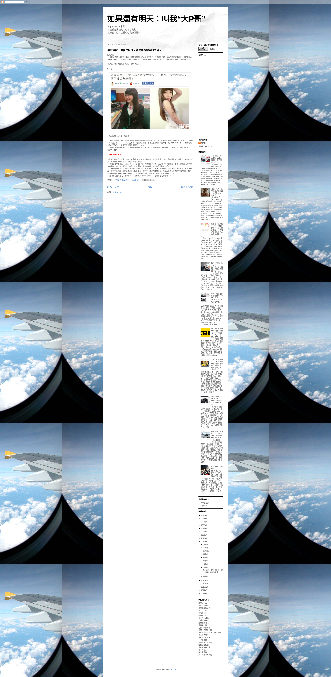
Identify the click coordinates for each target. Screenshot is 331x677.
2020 (203, 535)
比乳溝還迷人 (203, 606)
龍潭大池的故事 (204, 633)
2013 (203, 594)
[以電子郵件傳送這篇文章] (143, 180)
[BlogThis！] (146, 180)
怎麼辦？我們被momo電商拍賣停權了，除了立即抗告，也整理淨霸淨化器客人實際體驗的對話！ (212, 230)
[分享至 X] (148, 180)
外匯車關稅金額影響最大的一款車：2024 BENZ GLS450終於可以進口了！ (217, 299)
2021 (203, 532)
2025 (203, 519)
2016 (203, 584)
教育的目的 (202, 615)
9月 (204, 554)
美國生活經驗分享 (205, 630)
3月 (204, 567)
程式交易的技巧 (204, 637)
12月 (205, 544)
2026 (203, 515)
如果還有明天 (203, 623)
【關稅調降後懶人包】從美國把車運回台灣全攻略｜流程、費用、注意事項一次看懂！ (217, 365)
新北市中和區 (203, 610)
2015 (203, 587)
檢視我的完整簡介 (205, 146)
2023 (203, 525)
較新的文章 (113, 187)
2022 (203, 528)
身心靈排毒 (202, 652)
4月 (204, 564)
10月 (205, 551)
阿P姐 (203, 143)
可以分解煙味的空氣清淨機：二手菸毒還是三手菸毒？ (217, 192)
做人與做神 (202, 650)
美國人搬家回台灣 (205, 655)
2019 (203, 538)
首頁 (150, 187)
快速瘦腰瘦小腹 (204, 647)
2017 (203, 580)
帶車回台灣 (205, 503)
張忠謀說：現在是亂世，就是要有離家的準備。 (134, 50)
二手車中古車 (203, 620)
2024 (203, 522)
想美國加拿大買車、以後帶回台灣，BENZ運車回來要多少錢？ (217, 332)
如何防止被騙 (203, 645)
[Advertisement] (208, 96)
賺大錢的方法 (203, 635)
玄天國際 (204, 506)
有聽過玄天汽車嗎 (205, 642)
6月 (204, 561)
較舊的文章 (187, 187)
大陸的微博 (202, 640)
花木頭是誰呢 (203, 618)
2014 (203, 590)
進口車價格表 (216, 633)
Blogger (173, 669)
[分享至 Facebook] (151, 180)
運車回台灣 (202, 625)
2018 (203, 541)
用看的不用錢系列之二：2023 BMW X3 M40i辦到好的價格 (217, 435)
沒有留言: (135, 180)
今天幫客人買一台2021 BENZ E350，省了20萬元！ (217, 159)
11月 (205, 548)
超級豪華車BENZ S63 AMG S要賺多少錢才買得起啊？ (216, 400)
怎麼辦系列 (202, 613)
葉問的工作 (202, 603)
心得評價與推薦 (204, 628)
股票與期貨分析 (204, 608)
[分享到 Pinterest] (153, 180)
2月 (204, 576)
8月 (204, 557)
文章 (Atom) (117, 192)
